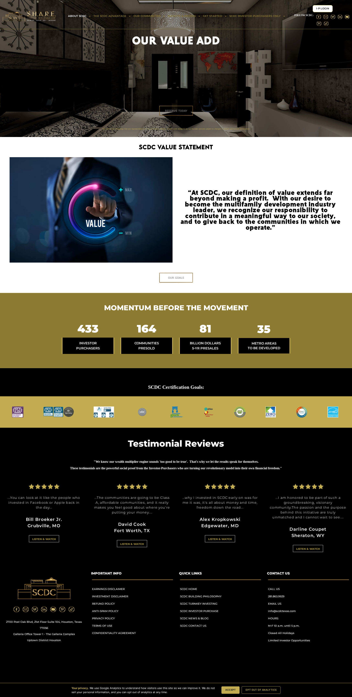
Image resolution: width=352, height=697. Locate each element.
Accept (230, 689)
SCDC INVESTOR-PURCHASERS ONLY (255, 16)
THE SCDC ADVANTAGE (110, 16)
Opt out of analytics (261, 689)
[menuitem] (115, 590)
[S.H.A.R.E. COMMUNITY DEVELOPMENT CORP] (91, 210)
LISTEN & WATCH (44, 539)
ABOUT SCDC (77, 16)
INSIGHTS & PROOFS (182, 16)
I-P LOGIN (322, 8)
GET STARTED (212, 16)
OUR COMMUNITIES (147, 16)
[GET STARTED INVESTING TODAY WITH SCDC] (176, 111)
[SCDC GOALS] (176, 278)
